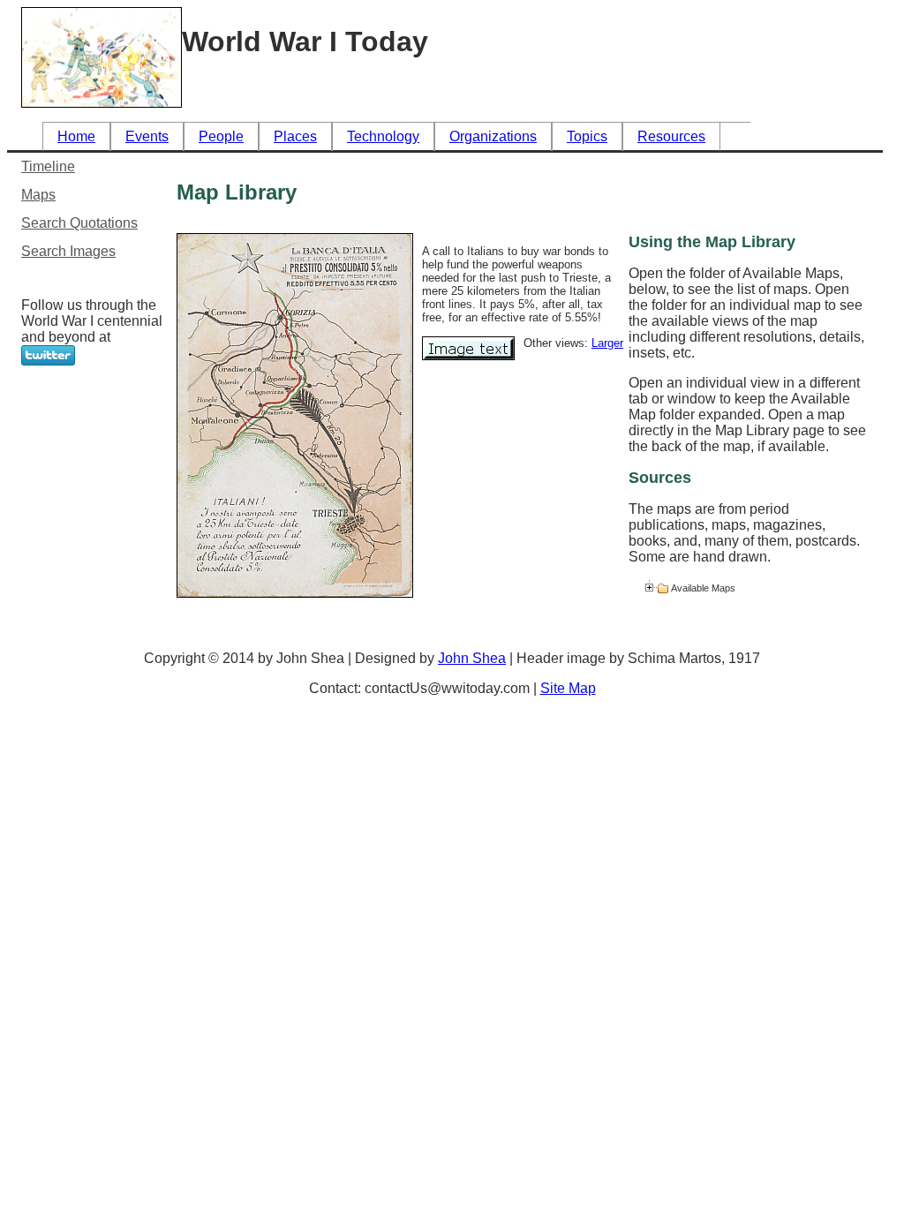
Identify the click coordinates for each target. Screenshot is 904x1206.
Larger (607, 343)
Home (76, 136)
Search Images (68, 251)
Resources (671, 136)
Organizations (493, 136)
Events (147, 136)
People (221, 136)
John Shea (472, 658)
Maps (38, 194)
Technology (383, 136)
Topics (587, 136)
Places (295, 136)
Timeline (48, 166)
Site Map (568, 688)
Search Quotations (79, 222)
